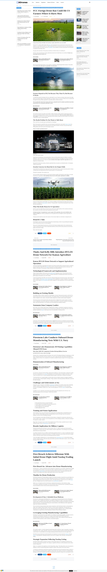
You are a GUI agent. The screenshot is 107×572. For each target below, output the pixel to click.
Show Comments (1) (54, 244)
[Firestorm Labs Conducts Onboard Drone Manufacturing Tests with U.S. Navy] (57, 60)
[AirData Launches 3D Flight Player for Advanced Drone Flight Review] (79, 20)
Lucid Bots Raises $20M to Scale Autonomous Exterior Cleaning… (83, 13)
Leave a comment (54, 330)
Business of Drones (51, 2)
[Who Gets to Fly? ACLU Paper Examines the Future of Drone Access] (79, 27)
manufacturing (52, 384)
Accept (71, 570)
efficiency (67, 534)
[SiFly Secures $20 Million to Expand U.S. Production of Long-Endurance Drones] (57, 109)
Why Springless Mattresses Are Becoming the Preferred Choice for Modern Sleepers (82, 63)
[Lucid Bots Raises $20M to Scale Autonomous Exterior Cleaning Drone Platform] (79, 13)
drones (49, 44)
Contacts (62, 2)
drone (47, 266)
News (33, 2)
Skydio (66, 124)
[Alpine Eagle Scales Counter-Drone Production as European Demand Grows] (79, 39)
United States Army (59, 437)
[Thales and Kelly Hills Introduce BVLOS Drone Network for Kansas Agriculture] (35, 60)
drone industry (45, 202)
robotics (34, 535)
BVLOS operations (44, 280)
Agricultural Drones (37, 7)
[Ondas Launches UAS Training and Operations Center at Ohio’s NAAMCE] (35, 316)
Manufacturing (60, 7)
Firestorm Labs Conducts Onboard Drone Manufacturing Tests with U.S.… (23, 22)
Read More (75, 570)
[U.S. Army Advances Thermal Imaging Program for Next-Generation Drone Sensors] (35, 398)
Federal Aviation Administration (47, 278)
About (57, 2)
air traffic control (52, 273)
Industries (37, 2)
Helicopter (44, 334)
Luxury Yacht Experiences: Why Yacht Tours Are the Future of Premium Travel (83, 56)
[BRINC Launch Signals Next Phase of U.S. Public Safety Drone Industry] (79, 33)
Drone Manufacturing (53, 7)
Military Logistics (57, 334)
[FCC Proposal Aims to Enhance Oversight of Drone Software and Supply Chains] (57, 316)
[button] (2, 570)
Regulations (43, 2)
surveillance (51, 47)
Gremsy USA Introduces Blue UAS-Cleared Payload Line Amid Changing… (23, 38)
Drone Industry (45, 7)
